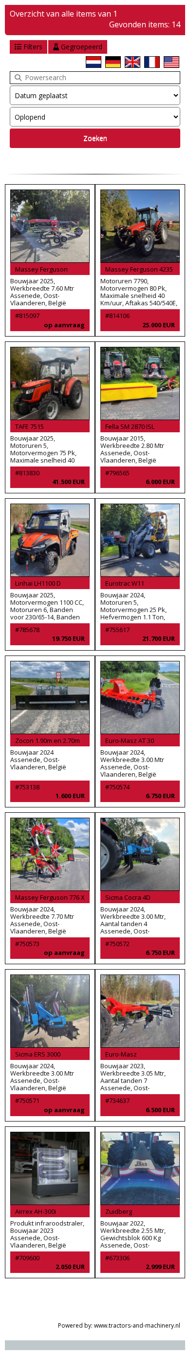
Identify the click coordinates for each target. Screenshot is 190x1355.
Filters (31, 46)
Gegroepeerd (80, 46)
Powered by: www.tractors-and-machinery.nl (119, 1325)
